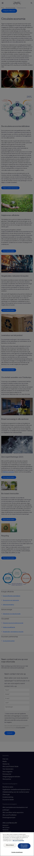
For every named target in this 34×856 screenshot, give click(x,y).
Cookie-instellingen (17, 852)
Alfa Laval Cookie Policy (18, 840)
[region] (17, 844)
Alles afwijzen (10, 845)
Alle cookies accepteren (24, 846)
